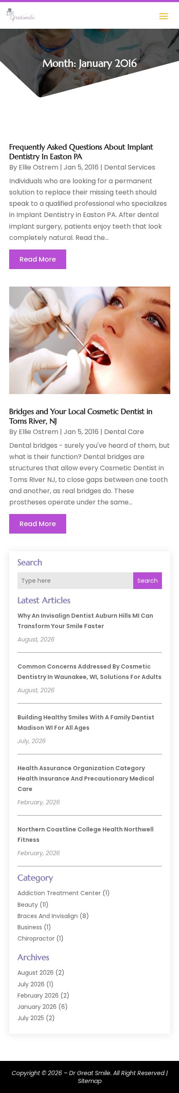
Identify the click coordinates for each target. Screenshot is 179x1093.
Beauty (27, 905)
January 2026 (37, 1007)
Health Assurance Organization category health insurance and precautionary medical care (85, 778)
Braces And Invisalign (47, 916)
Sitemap (90, 1081)
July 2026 (31, 984)
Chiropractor (36, 938)
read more (38, 259)
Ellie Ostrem (38, 167)
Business (29, 927)
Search (147, 580)
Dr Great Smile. (90, 1073)
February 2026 (38, 995)
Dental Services (129, 167)
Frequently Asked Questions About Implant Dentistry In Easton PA (81, 151)
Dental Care (124, 432)
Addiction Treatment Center (59, 893)
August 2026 (35, 972)
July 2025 (30, 1018)
